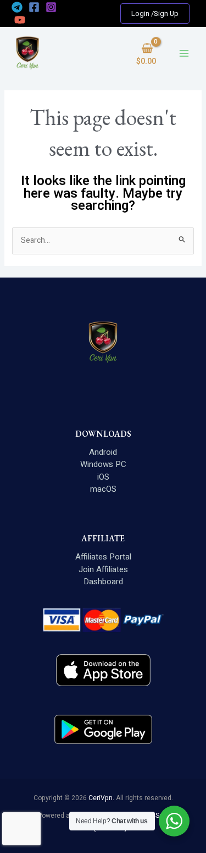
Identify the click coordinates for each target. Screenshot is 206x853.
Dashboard (103, 581)
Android (103, 452)
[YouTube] (20, 20)
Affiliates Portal (103, 557)
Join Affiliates (103, 569)
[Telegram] (17, 7)
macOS (103, 489)
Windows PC (103, 464)
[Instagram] (51, 7)
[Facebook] (34, 7)
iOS (103, 477)
